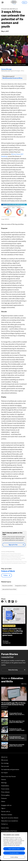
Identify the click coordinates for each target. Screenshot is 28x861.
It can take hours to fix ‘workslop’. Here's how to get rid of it (16, 738)
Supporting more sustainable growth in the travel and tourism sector (16, 746)
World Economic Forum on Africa (12, 78)
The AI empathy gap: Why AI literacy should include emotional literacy (13, 703)
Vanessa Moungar (6, 69)
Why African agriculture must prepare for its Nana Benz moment (16, 722)
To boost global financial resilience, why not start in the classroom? (17, 714)
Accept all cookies (14, 853)
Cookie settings (14, 857)
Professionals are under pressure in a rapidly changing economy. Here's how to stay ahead (17, 730)
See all (24, 684)
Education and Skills (9, 9)
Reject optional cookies (14, 848)
